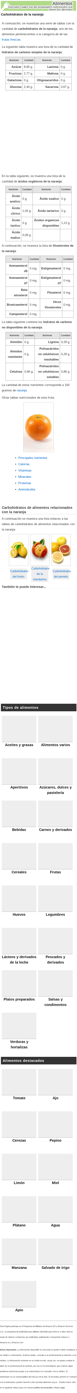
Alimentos (62, 3)
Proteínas (24, 483)
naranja (22, 390)
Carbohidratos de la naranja (22, 14)
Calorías (24, 464)
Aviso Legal (59, 1388)
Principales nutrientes (32, 458)
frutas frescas (11, 39)
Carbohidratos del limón (18, 574)
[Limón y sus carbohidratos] (18, 550)
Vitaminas (25, 470)
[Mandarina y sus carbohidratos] (39, 550)
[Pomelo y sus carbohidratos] (61, 550)
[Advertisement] (38, 131)
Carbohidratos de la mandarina (39, 574)
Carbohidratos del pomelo (61, 574)
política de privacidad (43, 1388)
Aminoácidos (26, 489)
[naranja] (38, 427)
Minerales (24, 477)
